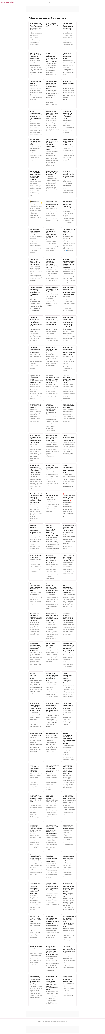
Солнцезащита (47, 2)
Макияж (60, 2)
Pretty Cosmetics (7, 2)
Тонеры (24, 2)
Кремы (36, 2)
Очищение (18, 2)
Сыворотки (30, 2)
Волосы (55, 2)
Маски (40, 2)
